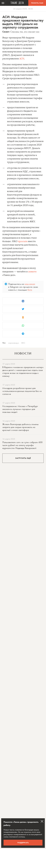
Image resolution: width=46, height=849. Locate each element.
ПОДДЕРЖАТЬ (23, 843)
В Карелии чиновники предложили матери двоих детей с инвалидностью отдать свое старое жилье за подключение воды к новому (23, 371)
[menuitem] (3, 3)
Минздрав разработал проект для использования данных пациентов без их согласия (22, 391)
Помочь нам (37, 3)
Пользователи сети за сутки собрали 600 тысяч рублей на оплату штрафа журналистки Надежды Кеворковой (22, 445)
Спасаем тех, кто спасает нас (25, 31)
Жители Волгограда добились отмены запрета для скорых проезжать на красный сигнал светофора (20, 427)
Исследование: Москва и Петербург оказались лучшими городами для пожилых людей (20, 409)
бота (30, 289)
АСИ (21, 58)
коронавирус (13, 343)
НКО (23, 343)
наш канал (30, 283)
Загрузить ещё (23, 458)
